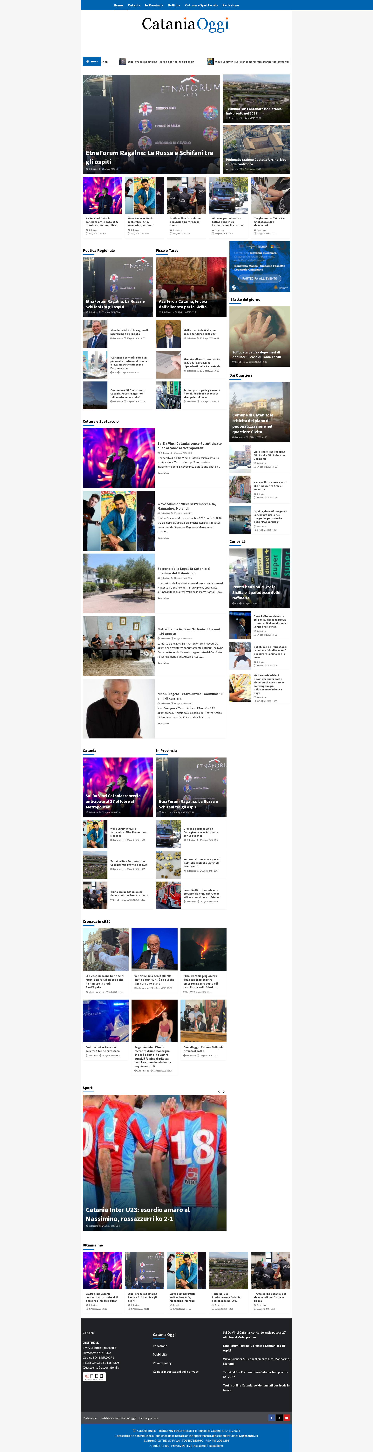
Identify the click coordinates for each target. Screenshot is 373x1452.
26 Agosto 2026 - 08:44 (111, 169)
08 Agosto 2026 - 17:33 (209, 1055)
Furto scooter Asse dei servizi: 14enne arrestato (103, 1049)
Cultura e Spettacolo (201, 5)
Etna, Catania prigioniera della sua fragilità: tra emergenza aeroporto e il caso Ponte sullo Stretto (200, 981)
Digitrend (246, 1435)
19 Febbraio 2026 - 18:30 (267, 466)
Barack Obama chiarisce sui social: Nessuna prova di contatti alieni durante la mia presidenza (270, 621)
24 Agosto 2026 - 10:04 (209, 870)
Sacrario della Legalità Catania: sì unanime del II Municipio (184, 570)
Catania (134, 5)
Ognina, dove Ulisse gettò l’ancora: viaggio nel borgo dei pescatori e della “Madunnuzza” (270, 517)
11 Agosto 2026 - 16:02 (183, 703)
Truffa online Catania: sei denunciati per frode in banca (185, 222)
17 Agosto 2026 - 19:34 (183, 638)
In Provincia (154, 5)
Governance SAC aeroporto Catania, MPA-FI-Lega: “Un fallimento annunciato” (127, 393)
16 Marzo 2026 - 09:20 (258, 437)
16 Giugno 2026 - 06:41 (209, 338)
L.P (114, 372)
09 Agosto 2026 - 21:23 (111, 1226)
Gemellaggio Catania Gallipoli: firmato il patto (203, 1049)
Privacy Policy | (181, 1445)
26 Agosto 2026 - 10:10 (98, 233)
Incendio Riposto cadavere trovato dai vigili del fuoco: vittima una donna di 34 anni (202, 893)
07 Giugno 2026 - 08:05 (209, 401)
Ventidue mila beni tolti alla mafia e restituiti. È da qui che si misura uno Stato (154, 979)
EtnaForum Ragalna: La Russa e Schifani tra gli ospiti (115, 304)
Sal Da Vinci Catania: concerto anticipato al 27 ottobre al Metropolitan (102, 222)
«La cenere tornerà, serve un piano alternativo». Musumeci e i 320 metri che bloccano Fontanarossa (129, 363)
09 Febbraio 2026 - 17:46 (267, 497)
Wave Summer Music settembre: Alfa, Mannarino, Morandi (140, 222)
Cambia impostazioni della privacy (176, 1371)
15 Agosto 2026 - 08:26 (162, 988)
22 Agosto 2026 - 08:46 (129, 372)
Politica (174, 5)
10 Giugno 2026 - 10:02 (209, 370)
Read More (163, 472)
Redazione (230, 5)
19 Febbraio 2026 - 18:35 (267, 634)
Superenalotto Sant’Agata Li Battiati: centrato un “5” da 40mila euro (202, 863)
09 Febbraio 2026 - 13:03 (267, 701)
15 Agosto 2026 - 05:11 (202, 992)
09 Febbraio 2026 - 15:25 (267, 665)
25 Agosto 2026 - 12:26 (224, 233)
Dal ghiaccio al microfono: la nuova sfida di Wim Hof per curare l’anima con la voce (270, 652)
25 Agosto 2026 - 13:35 (251, 118)
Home (118, 5)
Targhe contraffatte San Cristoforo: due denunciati (269, 222)
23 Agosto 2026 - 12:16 (209, 901)
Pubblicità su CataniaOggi (118, 1418)
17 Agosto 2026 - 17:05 (114, 992)
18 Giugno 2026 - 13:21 (187, 312)
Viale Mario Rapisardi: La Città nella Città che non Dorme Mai (269, 455)
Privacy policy (162, 1363)
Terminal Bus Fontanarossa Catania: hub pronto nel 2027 (254, 111)
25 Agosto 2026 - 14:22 (140, 233)
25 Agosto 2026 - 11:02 (251, 169)
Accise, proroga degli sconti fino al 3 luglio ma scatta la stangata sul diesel (202, 393)
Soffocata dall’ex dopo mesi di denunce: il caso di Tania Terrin (256, 354)
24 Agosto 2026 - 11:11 (266, 233)
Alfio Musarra (168, 312)
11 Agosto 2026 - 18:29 (136, 401)
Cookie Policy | (160, 1445)
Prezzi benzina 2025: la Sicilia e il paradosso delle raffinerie (256, 592)
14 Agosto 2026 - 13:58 (111, 1055)
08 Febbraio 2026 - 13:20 (267, 530)
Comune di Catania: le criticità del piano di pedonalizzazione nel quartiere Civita (252, 423)
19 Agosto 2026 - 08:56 (258, 361)
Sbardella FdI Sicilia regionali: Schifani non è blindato (129, 332)
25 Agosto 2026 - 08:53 (136, 338)
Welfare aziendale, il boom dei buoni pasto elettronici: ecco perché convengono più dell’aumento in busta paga (269, 684)
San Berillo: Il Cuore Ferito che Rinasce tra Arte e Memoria (270, 486)
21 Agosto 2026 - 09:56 (183, 578)
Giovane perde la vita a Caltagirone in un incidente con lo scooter (227, 222)
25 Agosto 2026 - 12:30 (182, 233)
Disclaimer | (200, 1445)
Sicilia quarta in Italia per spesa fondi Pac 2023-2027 (200, 332)
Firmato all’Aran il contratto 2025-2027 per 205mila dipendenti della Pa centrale (202, 363)
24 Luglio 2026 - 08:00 (251, 603)
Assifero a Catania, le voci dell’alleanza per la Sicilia (183, 304)
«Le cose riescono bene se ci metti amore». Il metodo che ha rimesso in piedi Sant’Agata (105, 981)
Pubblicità (160, 1354)
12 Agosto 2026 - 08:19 (162, 1070)
